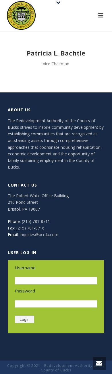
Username (25, 267)
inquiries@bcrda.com (39, 234)
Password (25, 291)
